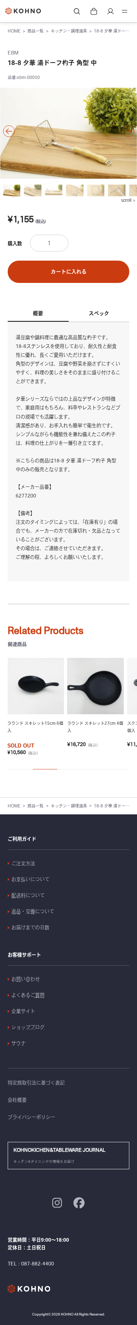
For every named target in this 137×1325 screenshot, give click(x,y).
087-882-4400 (37, 1263)
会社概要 (17, 1099)
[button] (9, 131)
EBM (13, 52)
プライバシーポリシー (31, 1117)
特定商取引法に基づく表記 (36, 1082)
